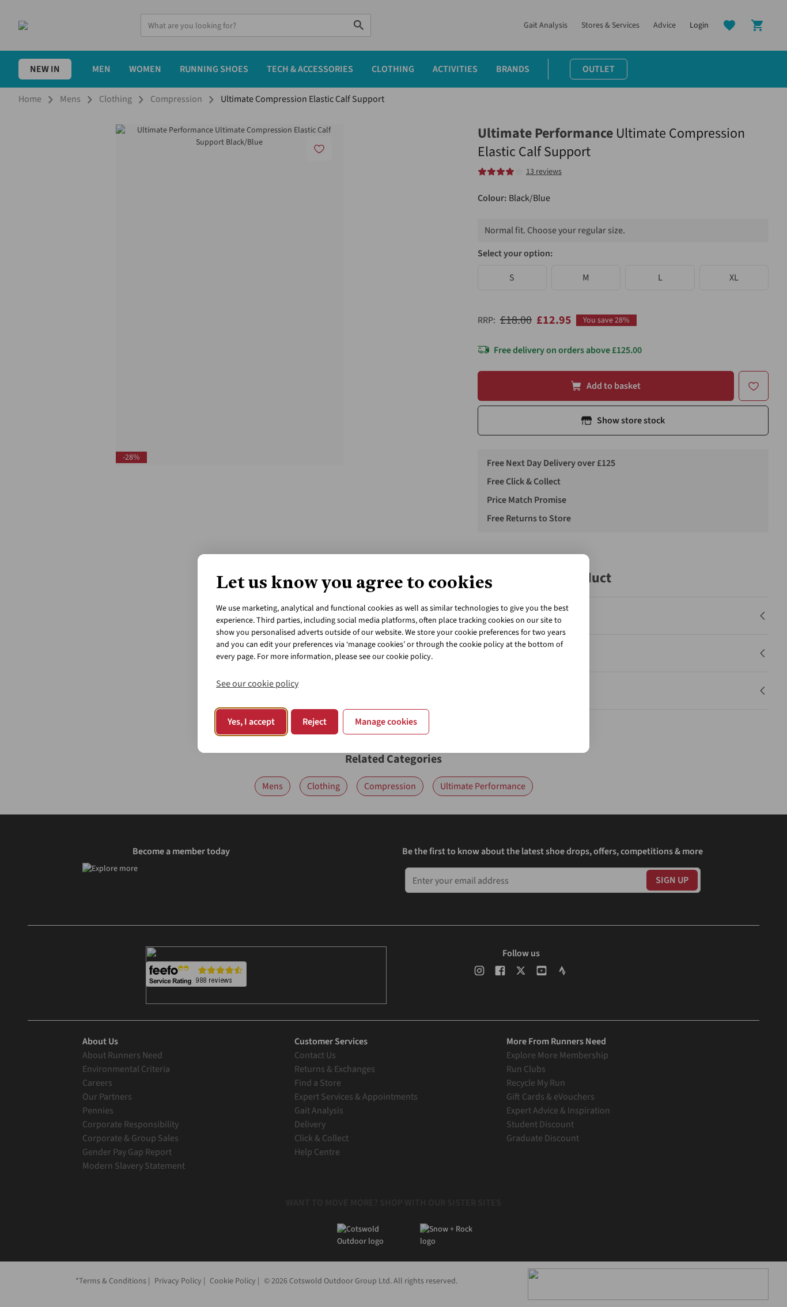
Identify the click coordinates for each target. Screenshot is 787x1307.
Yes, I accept (251, 721)
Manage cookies (386, 721)
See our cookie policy (257, 683)
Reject (314, 721)
